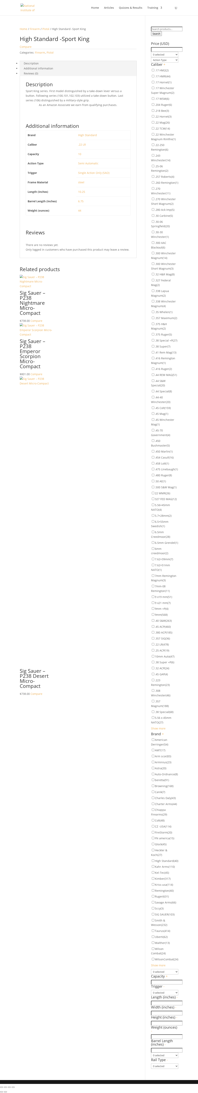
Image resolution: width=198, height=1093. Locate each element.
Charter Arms (166, 804)
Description (31, 63)
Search (156, 33)
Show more (158, 728)
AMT (160, 750)
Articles (109, 7)
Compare (26, 47)
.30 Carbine (164, 216)
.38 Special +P (166, 340)
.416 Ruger (163, 369)
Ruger (162, 896)
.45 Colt (163, 408)
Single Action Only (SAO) (93, 173)
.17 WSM (162, 99)
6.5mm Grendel (166, 543)
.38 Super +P (164, 662)
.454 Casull (164, 457)
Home (95, 7)
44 (79, 210)
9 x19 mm (163, 597)
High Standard (87, 135)
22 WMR (162, 493)
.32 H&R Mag (165, 274)
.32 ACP (162, 668)
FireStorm (163, 832)
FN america (164, 838)
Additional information (38, 68)
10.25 (81, 192)
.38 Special (164, 712)
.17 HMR (162, 76)
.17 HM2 (162, 70)
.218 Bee (162, 111)
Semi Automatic (88, 163)
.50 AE (160, 481)
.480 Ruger (163, 475)
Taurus (162, 931)
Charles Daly (165, 798)
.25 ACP (162, 650)
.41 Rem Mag (165, 352)
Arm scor (163, 756)
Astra (160, 768)
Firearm (35, 29)
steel (81, 182)
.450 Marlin (164, 451)
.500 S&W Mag (166, 487)
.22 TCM (162, 128)
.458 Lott (162, 463)
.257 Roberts (164, 176)
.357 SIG (162, 638)
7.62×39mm (164, 559)
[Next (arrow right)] (5, 1091)
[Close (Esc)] (1, 1087)
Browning (164, 786)
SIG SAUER (165, 914)
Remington (164, 890)
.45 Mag (161, 414)
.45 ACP (163, 626)
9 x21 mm (163, 603)
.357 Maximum (166, 318)
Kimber (163, 878)
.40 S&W (163, 620)
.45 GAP (161, 674)
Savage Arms (165, 902)
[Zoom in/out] (13, 1087)
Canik (160, 792)
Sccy (159, 908)
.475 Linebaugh (166, 469)
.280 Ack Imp (164, 210)
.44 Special (163, 391)
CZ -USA (163, 826)
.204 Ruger (163, 105)
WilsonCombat (166, 959)
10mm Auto (164, 656)
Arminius (163, 762)
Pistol (45, 29)
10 (79, 154)
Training (152, 7)
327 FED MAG (166, 499)
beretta (162, 780)
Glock (160, 844)
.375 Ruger (163, 334)
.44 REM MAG (166, 375)
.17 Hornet (163, 82)
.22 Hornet (163, 116)
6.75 (81, 201)
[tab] (78, 63)
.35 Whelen (163, 312)
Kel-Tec (162, 872)
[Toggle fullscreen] (9, 1087)
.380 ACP (163, 632)
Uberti (161, 937)
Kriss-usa (164, 884)
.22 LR (82, 144)
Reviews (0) (31, 73)
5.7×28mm (163, 515)
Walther (162, 943)
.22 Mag (162, 122)
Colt (160, 820)
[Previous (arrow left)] (1, 1091)
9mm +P (161, 609)
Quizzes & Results (130, 7)
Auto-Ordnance (166, 774)
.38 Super (162, 346)
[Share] (5, 1087)
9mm (161, 615)
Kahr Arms (165, 866)
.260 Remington (166, 182)
